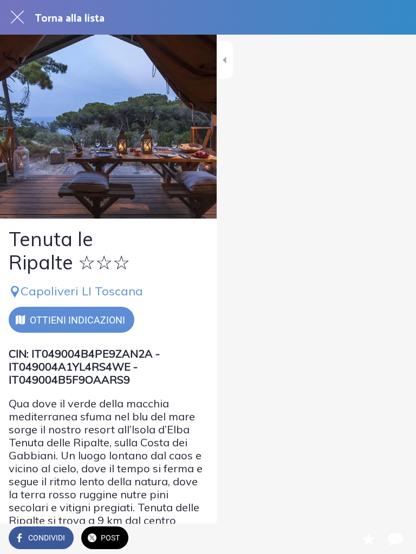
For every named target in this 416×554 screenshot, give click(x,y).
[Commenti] (394, 539)
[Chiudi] (17, 17)
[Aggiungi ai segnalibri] (368, 539)
